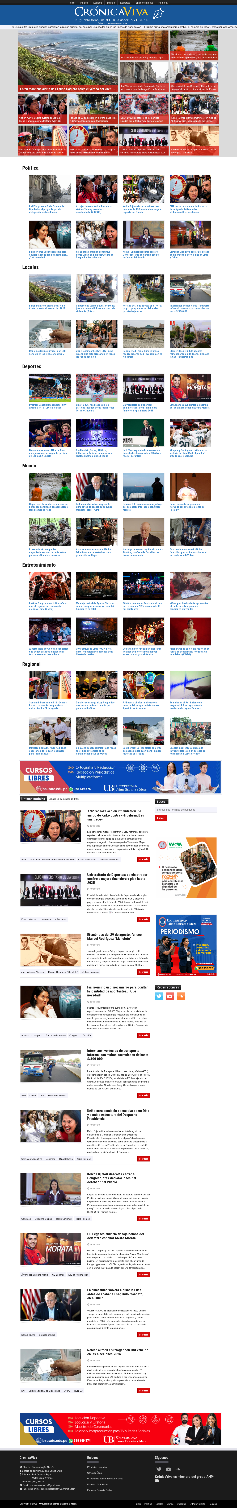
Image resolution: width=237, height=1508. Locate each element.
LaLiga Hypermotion (78, 1274)
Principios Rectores (97, 1467)
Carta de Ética (94, 1472)
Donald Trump (28, 1334)
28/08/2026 (94, 826)
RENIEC (78, 1390)
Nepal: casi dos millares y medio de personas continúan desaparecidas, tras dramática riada (194, 56)
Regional (163, 2)
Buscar (160, 818)
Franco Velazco (29, 919)
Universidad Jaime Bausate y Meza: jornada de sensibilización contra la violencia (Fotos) (193, 87)
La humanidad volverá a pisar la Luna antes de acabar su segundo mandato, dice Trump (115, 1294)
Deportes (125, 2)
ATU (23, 1095)
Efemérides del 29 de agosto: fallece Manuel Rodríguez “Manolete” (193, 151)
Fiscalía (87, 1035)
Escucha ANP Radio (97, 1484)
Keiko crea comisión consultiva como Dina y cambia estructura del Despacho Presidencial (118, 1115)
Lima (42, 1095)
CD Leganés (58, 1274)
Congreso (74, 1035)
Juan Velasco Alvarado (32, 972)
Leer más (143, 859)
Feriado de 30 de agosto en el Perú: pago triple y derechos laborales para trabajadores (93, 119)
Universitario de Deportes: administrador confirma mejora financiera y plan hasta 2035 (143, 151)
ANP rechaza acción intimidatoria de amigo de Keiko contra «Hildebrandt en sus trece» (93, 151)
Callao (32, 1095)
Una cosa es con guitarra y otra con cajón (142, 57)
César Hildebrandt (87, 859)
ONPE (67, 1390)
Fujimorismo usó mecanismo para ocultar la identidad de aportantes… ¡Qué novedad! (117, 991)
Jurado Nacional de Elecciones (44, 1390)
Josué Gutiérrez (64, 1218)
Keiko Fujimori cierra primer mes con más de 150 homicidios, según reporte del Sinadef (193, 119)
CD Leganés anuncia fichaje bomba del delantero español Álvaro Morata (115, 1236)
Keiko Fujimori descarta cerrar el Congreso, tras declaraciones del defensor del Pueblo (111, 1178)
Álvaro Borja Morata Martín (34, 1274)
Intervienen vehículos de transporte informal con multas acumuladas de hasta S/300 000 (118, 1055)
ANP (23, 859)
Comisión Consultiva (31, 1158)
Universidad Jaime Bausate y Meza (105, 1478)
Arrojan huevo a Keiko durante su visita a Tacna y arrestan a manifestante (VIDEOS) (40, 119)
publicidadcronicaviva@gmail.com (58, 1488)
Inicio (72, 2)
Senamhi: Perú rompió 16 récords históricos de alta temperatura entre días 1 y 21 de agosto (42, 151)
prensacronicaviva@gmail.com (45, 1485)
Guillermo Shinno (43, 1218)
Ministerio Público (57, 1095)
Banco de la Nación (56, 1035)
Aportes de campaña (31, 1035)
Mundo (111, 2)
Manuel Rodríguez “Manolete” (63, 972)
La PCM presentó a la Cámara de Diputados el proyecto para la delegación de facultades (143, 87)
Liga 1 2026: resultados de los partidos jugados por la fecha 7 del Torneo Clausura (141, 119)
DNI (23, 1390)
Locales (97, 2)
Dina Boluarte (66, 1158)
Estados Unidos (47, 1334)
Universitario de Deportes (53, 919)
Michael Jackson (90, 972)
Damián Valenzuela (109, 859)
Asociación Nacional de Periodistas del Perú (52, 859)
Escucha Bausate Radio (99, 1490)
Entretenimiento (144, 2)
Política (84, 2)
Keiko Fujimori (84, 1158)
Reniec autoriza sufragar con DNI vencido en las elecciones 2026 (117, 1352)
